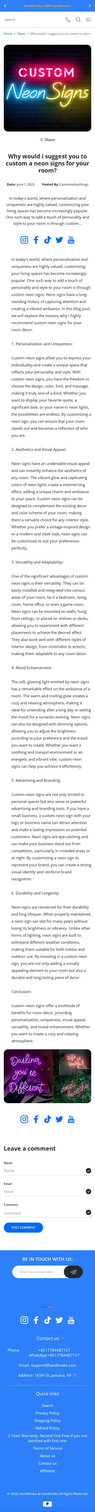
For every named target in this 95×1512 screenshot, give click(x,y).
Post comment (23, 1227)
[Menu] (88, 19)
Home (8, 33)
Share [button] (50, 139)
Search (47, 1405)
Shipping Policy (47, 1420)
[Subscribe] (73, 1272)
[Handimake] (10, 19)
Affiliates (47, 1470)
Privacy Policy (47, 1412)
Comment (11, 1204)
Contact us (48, 1463)
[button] (5, 6)
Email (8, 1184)
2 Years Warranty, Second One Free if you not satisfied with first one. (47, 1438)
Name (8, 1163)
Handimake (28, 1493)
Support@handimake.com (53, 1365)
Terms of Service (47, 1448)
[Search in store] (78, 19)
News (21, 33)
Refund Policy (48, 1428)
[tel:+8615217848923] (68, 19)
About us (47, 1455)
